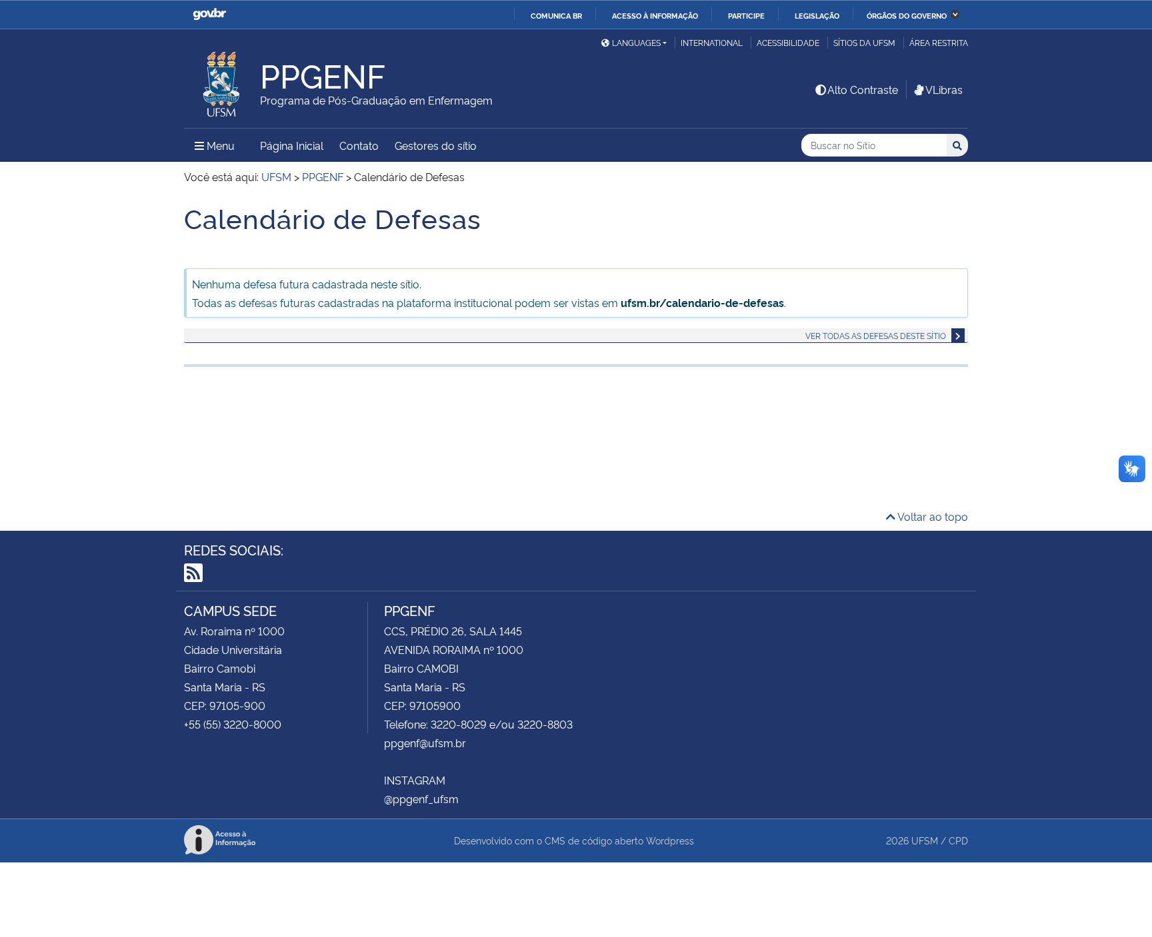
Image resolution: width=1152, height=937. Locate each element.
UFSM (924, 840)
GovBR (209, 14)
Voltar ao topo (931, 516)
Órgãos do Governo (907, 15)
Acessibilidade (788, 42)
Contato (359, 145)
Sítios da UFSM (864, 42)
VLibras (944, 89)
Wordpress (670, 840)
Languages (636, 42)
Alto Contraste (862, 89)
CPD (958, 840)
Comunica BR (556, 15)
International (712, 42)
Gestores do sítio (436, 145)
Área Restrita (938, 42)
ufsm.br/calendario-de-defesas (702, 302)
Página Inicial (291, 145)
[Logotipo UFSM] (222, 80)
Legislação (817, 15)
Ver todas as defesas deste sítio (875, 335)
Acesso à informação (655, 15)
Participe (746, 15)
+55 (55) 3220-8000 (232, 724)
